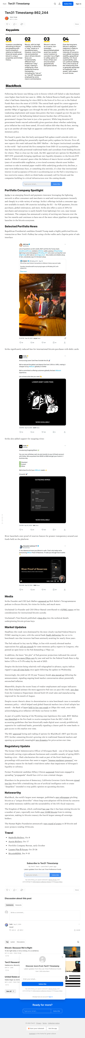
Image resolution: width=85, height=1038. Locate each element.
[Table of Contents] (2, 518)
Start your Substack (37, 1028)
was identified (11, 719)
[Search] (55, 4)
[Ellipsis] (79, 924)
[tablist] (14, 905)
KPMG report (67, 609)
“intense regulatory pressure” (60, 760)
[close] (62, 957)
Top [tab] (7, 942)
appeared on (43, 601)
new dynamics (42, 740)
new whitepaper (63, 797)
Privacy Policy (58, 991)
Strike (7, 195)
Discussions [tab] (21, 942)
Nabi (11, 924)
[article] (42, 952)
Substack (32, 1034)
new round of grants (53, 823)
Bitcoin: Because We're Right (18, 948)
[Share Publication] (59, 4)
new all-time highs (21, 669)
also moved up (58, 675)
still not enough (26, 646)
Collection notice (54, 1023)
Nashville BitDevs (16, 837)
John (11, 967)
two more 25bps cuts (26, 658)
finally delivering (53, 635)
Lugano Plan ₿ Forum (18, 849)
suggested (50, 772)
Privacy (38, 1023)
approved (17, 733)
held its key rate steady (39, 707)
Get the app (53, 1028)
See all (9, 991)
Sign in (78, 4)
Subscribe (68, 4)
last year (46, 809)
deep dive (42, 618)
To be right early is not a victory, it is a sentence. (22, 951)
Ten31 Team (13, 17)
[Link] (2, 190)
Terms (44, 1023)
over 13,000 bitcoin (48, 812)
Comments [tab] (9, 905)
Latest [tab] (12, 942)
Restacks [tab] (18, 905)
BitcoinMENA (14, 853)
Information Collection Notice (42, 991)
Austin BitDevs (15, 841)
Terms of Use (52, 989)
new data (74, 689)
